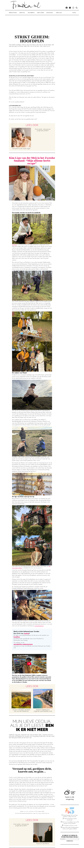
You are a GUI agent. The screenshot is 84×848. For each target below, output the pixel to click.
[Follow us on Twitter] (74, 8)
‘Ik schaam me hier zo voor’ (70, 825)
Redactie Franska (13, 12)
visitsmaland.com (39, 625)
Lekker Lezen (59, 12)
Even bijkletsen (31, 12)
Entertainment (50, 12)
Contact (74, 12)
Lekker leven (22, 12)
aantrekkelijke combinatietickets (23, 644)
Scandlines (17, 637)
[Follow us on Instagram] (70, 8)
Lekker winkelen (40, 12)
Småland (14, 244)
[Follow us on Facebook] (67, 8)
